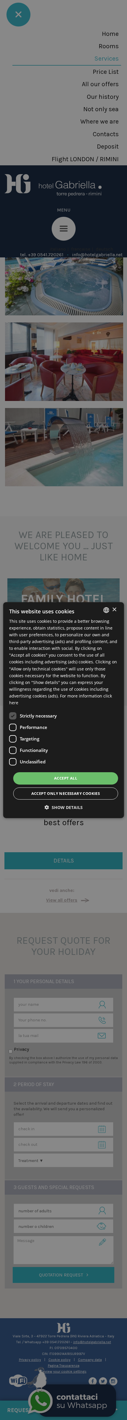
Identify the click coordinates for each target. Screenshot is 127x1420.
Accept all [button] (65, 778)
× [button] (114, 609)
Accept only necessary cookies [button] (65, 793)
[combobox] (106, 610)
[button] (64, 807)
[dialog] (63, 710)
